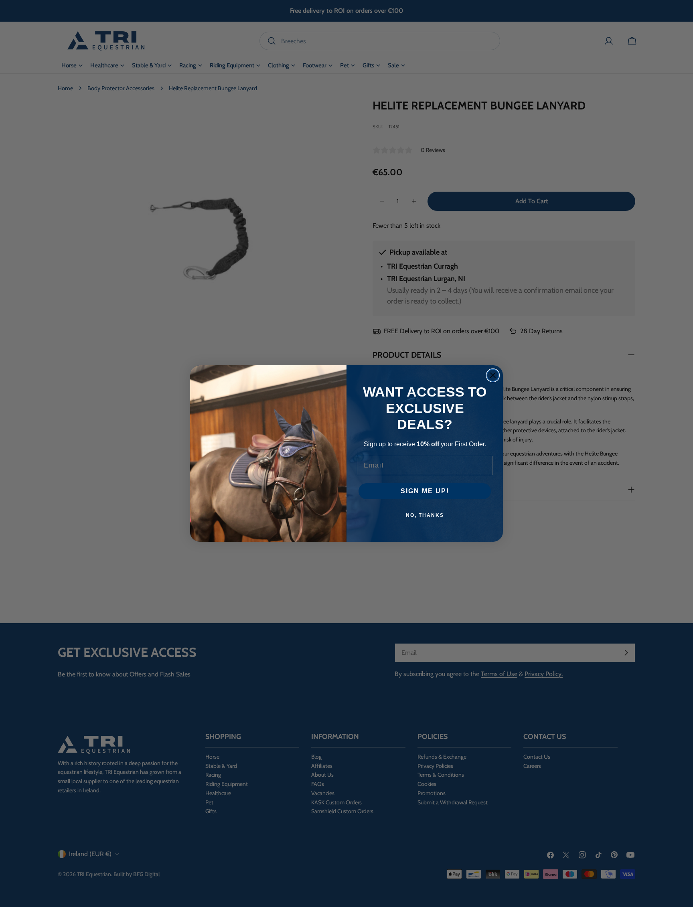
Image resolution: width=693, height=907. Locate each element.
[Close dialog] (493, 375)
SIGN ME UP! (425, 491)
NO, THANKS (425, 515)
